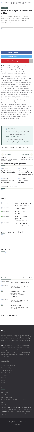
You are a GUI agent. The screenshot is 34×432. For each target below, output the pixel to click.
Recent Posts (28, 278)
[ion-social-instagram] (3, 320)
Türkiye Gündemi (6, 370)
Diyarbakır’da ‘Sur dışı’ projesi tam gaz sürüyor (8, 171)
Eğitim (3, 380)
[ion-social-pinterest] (22, 427)
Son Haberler (6, 278)
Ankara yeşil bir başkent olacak (19, 282)
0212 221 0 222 (5, 409)
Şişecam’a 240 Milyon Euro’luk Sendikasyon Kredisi (19, 287)
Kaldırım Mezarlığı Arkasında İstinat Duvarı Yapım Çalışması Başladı (25, 172)
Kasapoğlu (18, 147)
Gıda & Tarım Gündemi (8, 365)
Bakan (7, 147)
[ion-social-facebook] (12, 427)
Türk (27, 147)
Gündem (4, 7)
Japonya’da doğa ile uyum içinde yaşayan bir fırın (23, 204)
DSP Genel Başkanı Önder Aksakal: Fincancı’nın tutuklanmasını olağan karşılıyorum (18, 294)
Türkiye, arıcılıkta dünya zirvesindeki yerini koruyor (22, 224)
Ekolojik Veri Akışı (20, 208)
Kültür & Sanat (5, 373)
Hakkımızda (4, 392)
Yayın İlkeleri (5, 395)
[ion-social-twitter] (15, 427)
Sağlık (3, 382)
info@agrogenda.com (27, 409)
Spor (24, 147)
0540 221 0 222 (16, 409)
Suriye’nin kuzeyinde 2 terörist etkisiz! (7, 181)
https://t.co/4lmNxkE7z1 (14, 136)
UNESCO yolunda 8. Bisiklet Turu (23, 181)
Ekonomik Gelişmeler (7, 368)
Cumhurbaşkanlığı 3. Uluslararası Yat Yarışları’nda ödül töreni (19, 307)
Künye (3, 402)
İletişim (3, 404)
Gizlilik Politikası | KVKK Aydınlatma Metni (14, 400)
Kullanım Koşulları (6, 397)
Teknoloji (4, 375)
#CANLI (10, 129)
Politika (3, 378)
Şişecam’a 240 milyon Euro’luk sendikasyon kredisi (19, 301)
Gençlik (12, 147)
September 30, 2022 (22, 142)
